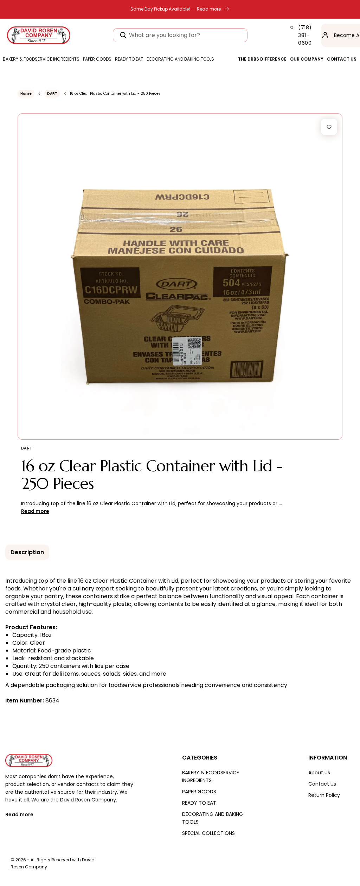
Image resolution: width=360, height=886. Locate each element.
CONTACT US (341, 59)
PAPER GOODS (199, 791)
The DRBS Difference (262, 59)
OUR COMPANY (306, 59)
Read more (19, 815)
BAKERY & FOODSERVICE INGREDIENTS (210, 776)
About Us (319, 772)
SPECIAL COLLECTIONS (208, 833)
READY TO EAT (199, 802)
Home (26, 93)
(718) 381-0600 (305, 35)
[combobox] (180, 35)
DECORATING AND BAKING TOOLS (212, 818)
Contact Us (322, 783)
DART (52, 93)
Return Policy (324, 795)
